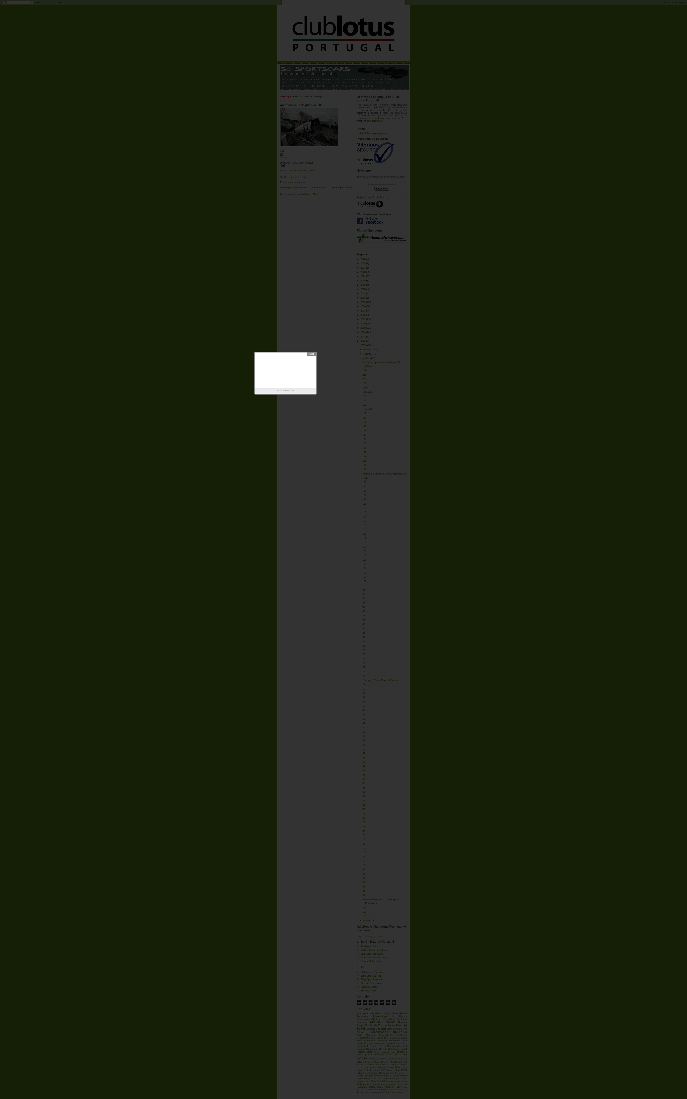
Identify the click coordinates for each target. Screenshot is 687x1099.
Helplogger (289, 391)
